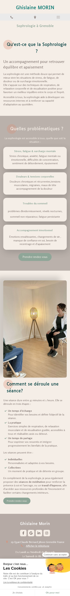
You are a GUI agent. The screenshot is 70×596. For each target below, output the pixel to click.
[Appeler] (11, 17)
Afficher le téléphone (37, 545)
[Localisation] (35, 17)
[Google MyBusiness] (31, 533)
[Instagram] (46, 533)
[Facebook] (23, 533)
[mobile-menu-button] (58, 17)
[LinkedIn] (39, 533)
